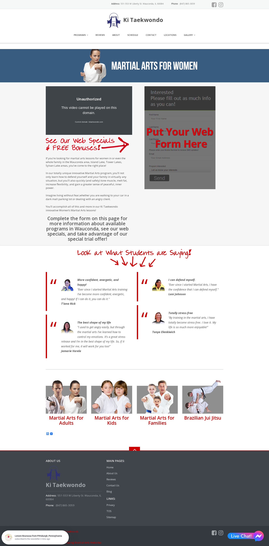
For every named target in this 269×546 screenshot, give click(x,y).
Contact (151, 34)
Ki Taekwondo (71, 531)
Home (109, 467)
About (116, 34)
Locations (170, 34)
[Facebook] (214, 4)
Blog (109, 491)
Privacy (110, 505)
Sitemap (111, 517)
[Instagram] (220, 4)
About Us (111, 473)
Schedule (132, 34)
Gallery (188, 34)
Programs (80, 34)
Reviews (100, 34)
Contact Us (112, 485)
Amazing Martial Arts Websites (82, 542)
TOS (108, 511)
